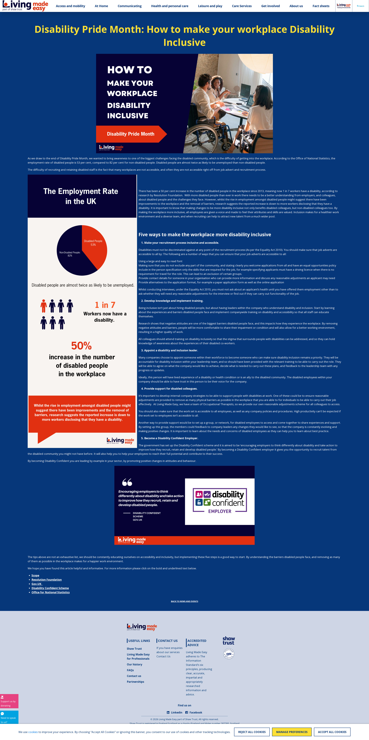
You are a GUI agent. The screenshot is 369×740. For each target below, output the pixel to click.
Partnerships (135, 681)
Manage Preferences (292, 732)
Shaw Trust (134, 648)
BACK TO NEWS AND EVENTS (184, 601)
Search (361, 6)
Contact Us (163, 656)
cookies (33, 732)
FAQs (130, 670)
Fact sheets (321, 6)
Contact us (134, 676)
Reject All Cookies (252, 732)
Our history (134, 664)
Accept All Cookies (332, 732)
